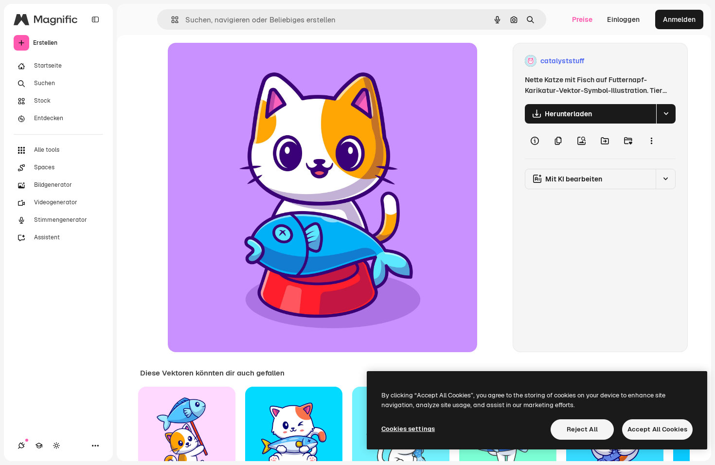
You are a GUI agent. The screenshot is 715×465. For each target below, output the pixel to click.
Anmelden (679, 19)
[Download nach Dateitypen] (666, 114)
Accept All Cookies (657, 429)
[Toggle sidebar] (95, 19)
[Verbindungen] (21, 445)
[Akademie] (39, 445)
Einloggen (623, 19)
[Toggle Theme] (56, 445)
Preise (582, 19)
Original (230, 61)
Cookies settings (408, 429)
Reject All (582, 429)
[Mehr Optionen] (651, 141)
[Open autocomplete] (171, 19)
